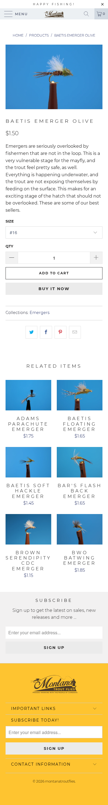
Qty (9, 246)
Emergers (40, 312)
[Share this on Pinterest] (60, 332)
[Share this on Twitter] (31, 332)
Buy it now (54, 288)
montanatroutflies (60, 781)
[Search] (88, 13)
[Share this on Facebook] (46, 332)
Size (10, 221)
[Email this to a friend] (75, 332)
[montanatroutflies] (54, 13)
